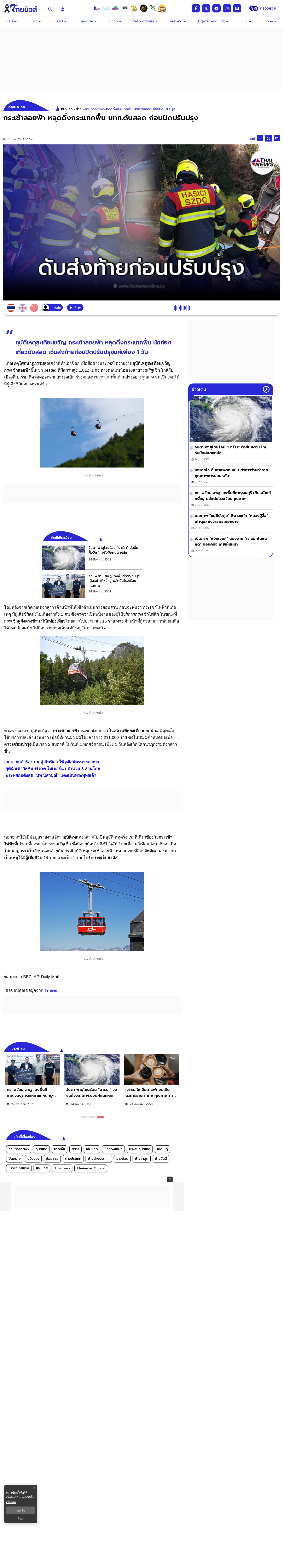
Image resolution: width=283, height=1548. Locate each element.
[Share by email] (277, 138)
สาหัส (75, 1149)
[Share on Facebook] (260, 138)
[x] (206, 8)
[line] (237, 8)
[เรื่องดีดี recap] (106, 8)
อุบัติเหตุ (41, 1149)
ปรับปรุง (33, 1158)
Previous (171, 1048)
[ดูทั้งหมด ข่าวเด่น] (266, 389)
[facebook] (196, 8)
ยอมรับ (20, 1510)
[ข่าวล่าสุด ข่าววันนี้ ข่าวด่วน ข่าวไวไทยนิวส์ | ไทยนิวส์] (23, 8)
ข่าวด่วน (122, 1158)
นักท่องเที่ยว (113, 1149)
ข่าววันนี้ (161, 1158)
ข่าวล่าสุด (141, 1158)
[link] (92, 558)
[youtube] (216, 8)
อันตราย (14, 1158)
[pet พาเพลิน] (125, 8)
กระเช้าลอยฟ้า (18, 1149)
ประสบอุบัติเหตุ (139, 1149)
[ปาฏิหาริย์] (143, 8)
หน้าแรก (67, 109)
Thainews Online (91, 1168)
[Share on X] (268, 138)
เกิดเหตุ (162, 1149)
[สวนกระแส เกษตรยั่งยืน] (153, 8)
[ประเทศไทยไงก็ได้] (162, 8)
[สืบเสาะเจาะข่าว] (97, 8)
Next (179, 1048)
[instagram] (227, 8)
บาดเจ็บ (59, 1149)
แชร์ (252, 139)
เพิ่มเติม (11, 1502)
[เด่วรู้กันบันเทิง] (115, 8)
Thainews (62, 1168)
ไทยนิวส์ (42, 1168)
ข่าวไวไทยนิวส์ (18, 1168)
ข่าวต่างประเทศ (99, 1158)
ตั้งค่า (20, 1518)
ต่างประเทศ (73, 1158)
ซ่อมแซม (52, 1158)
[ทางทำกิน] (134, 8)
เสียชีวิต (92, 1149)
